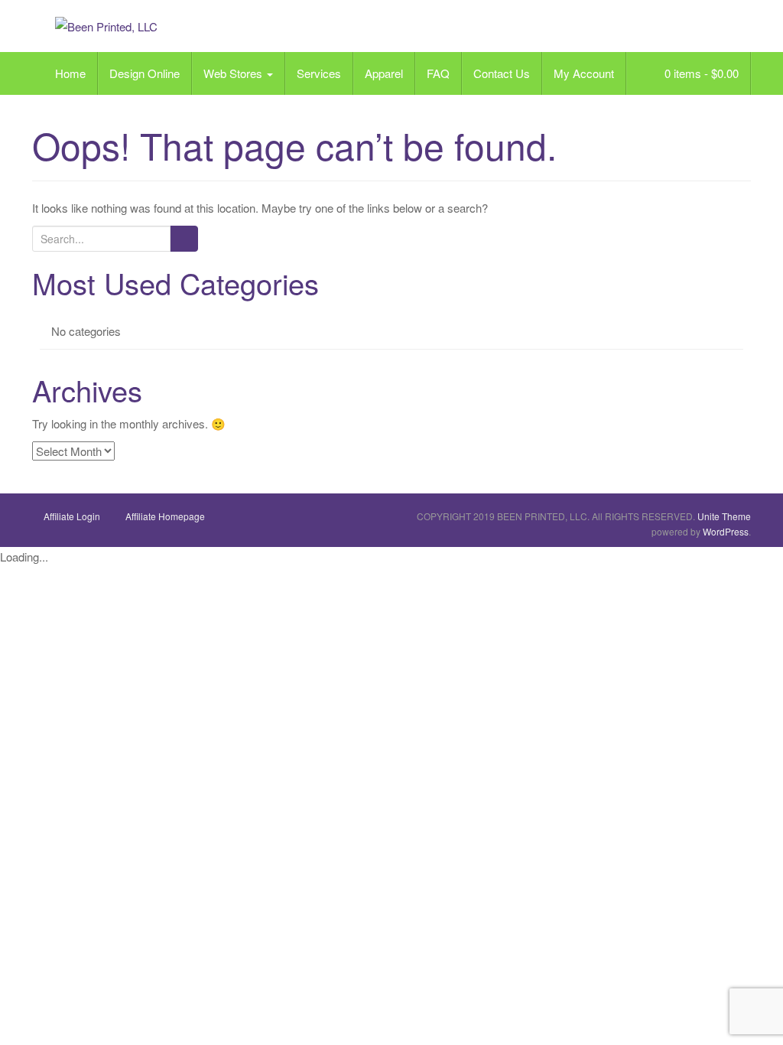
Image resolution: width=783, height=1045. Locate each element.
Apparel (384, 73)
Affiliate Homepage (165, 515)
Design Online (144, 73)
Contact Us (501, 73)
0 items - (700, 73)
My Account (584, 73)
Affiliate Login (72, 515)
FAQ (438, 73)
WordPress (726, 531)
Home (70, 73)
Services (319, 73)
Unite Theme (724, 515)
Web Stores (234, 73)
